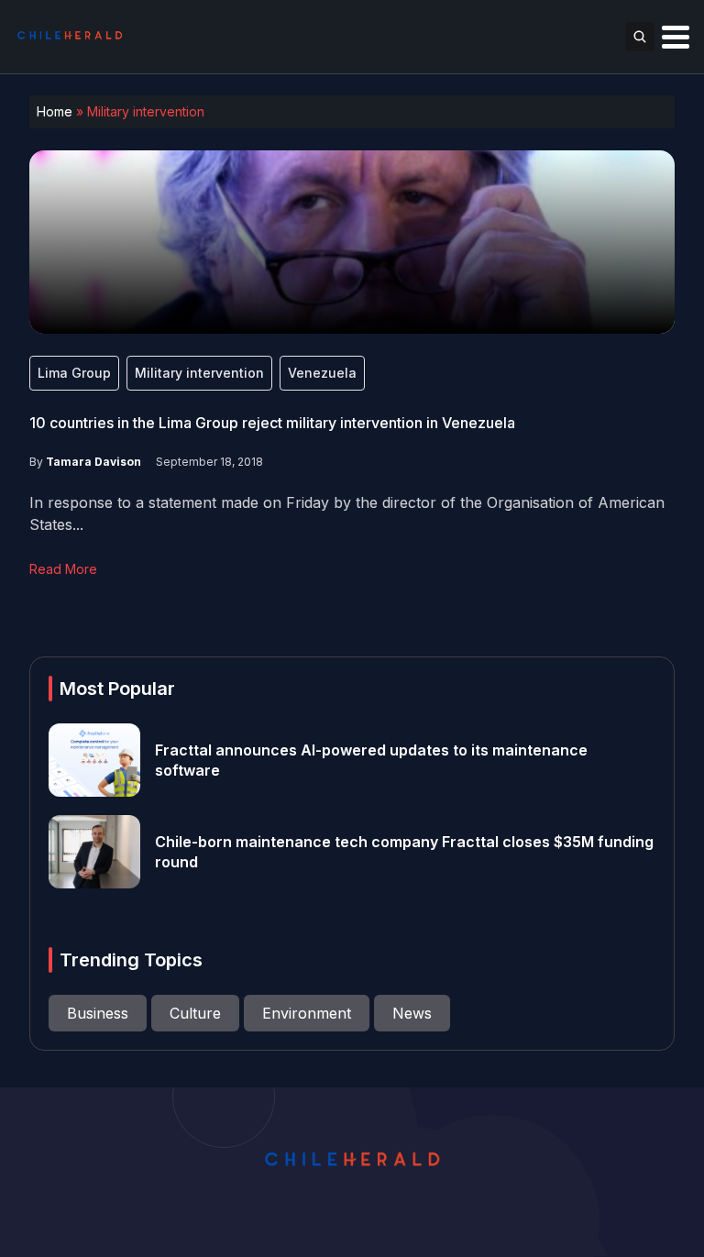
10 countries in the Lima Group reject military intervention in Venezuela (272, 422)
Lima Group (74, 372)
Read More (63, 569)
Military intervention (199, 372)
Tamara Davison (93, 462)
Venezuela (322, 372)
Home (54, 111)
